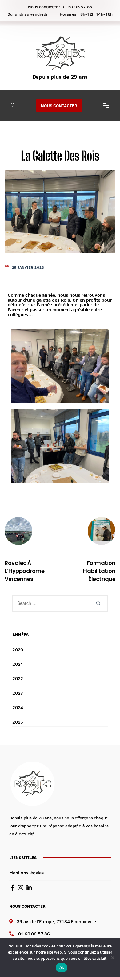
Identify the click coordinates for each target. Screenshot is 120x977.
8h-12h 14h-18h (96, 14)
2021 (17, 664)
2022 (17, 678)
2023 (17, 693)
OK (62, 967)
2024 (17, 707)
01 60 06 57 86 (77, 7)
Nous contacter (59, 106)
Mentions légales (26, 873)
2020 (17, 649)
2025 (17, 722)
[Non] (112, 958)
